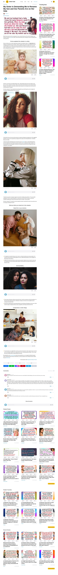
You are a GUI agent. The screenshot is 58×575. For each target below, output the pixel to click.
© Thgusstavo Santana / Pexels (7, 128)
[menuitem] (22, 1)
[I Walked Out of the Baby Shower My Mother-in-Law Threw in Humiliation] (47, 415)
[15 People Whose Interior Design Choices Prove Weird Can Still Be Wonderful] (47, 554)
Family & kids (5, 4)
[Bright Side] (10, 1)
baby (11, 37)
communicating (12, 355)
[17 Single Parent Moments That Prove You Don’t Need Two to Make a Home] (29, 554)
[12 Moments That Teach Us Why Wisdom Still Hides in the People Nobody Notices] (47, 513)
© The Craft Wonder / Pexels (6, 74)
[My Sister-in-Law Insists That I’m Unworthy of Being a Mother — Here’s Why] (29, 415)
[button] (8, 363)
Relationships (5, 461)
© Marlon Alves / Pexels (6, 290)
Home (4, 566)
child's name (8, 357)
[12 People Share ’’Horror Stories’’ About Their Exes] (11, 452)
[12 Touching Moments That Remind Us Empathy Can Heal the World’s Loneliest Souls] (29, 496)
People (40, 38)
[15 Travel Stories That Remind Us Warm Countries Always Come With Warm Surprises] (47, 536)
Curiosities (22, 461)
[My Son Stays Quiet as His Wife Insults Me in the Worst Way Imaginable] (11, 432)
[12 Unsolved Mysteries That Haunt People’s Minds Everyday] (29, 452)
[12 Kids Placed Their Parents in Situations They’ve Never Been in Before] (29, 432)
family (24, 141)
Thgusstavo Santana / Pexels (32, 359)
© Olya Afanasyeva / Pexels (6, 247)
